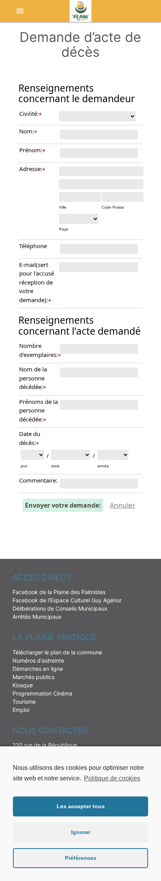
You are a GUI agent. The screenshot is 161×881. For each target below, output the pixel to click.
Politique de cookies (112, 778)
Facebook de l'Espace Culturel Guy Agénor (67, 600)
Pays (63, 229)
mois (55, 466)
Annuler (122, 505)
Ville (62, 207)
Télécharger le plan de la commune (57, 652)
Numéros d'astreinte (38, 660)
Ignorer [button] (80, 832)
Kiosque (23, 685)
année (103, 466)
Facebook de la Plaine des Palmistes (59, 592)
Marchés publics (33, 677)
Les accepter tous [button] (81, 806)
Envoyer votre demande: (63, 505)
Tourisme (24, 701)
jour (24, 466)
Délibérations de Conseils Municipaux (60, 608)
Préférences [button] (81, 858)
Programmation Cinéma (42, 693)
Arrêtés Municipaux (37, 616)
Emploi (21, 709)
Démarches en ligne (38, 668)
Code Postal (113, 207)
